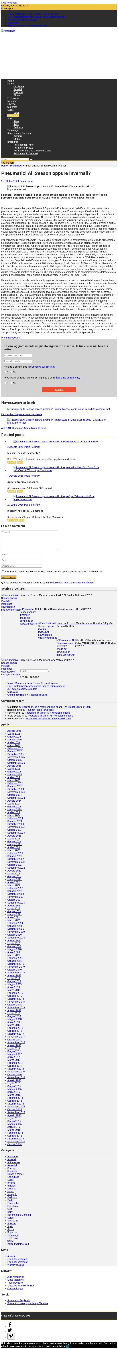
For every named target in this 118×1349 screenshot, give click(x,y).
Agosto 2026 (14, 730)
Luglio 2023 (13, 838)
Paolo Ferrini (26, 181)
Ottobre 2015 (14, 1109)
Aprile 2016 (13, 1092)
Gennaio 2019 (14, 995)
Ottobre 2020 (14, 934)
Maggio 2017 (14, 1054)
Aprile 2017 (13, 1057)
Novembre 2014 (16, 1141)
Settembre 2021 (16, 902)
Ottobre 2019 (14, 969)
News (10, 83)
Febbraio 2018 (15, 1027)
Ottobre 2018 (14, 1004)
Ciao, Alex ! (13, 22)
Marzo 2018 (13, 1025)
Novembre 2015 (16, 1106)
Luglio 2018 (13, 1013)
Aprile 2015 (13, 1126)
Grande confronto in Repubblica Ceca (27, 25)
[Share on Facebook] (9, 1326)
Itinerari (18, 136)
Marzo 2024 (13, 815)
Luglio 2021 (13, 908)
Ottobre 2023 (14, 829)
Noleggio (12, 101)
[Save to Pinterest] (11, 1336)
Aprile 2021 (13, 917)
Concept (11, 1168)
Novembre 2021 (16, 896)
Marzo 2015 (13, 1129)
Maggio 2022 (14, 879)
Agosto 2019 (14, 975)
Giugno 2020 (14, 946)
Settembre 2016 (16, 1077)
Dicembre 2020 (15, 928)
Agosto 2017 (14, 1045)
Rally (16, 124)
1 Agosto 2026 (15, 475)
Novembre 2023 (16, 826)
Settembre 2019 (16, 972)
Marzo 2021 (13, 920)
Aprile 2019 (13, 987)
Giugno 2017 (14, 1051)
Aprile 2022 (13, 882)
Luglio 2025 (13, 768)
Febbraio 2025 (15, 783)
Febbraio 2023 (15, 853)
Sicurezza (12, 1220)
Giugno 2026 (14, 736)
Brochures (12, 141)
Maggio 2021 (14, 914)
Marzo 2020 (13, 955)
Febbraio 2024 (15, 818)
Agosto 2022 (14, 870)
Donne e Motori (15, 1174)
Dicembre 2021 (15, 893)
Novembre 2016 (16, 1071)
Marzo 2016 (13, 1094)
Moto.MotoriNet (15, 1279)
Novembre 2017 (16, 1036)
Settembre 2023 (16, 832)
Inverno (11, 1182)
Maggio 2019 (14, 984)
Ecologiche (13, 98)
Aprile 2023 (13, 847)
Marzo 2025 (13, 780)
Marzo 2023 (13, 850)
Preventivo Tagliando (18, 1300)
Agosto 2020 (14, 940)
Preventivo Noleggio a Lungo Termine (27, 1303)
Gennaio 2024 (14, 821)
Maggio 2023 (14, 844)
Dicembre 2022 (15, 859)
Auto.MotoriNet (15, 1276)
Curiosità (18, 92)
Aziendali (12, 1165)
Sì (8, 372)
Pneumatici (13, 115)
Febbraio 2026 (15, 748)
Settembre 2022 (16, 867)
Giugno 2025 (14, 771)
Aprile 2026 (13, 742)
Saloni (17, 112)
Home (10, 80)
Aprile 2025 (13, 777)
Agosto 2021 (14, 905)
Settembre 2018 (16, 1007)
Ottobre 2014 (14, 1144)
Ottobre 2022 (14, 864)
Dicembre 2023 (15, 824)
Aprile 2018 (13, 1022)
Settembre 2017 (16, 1042)
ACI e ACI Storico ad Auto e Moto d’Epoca (23, 428)
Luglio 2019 (13, 978)
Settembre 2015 (16, 1112)
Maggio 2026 (14, 739)
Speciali (11, 1223)
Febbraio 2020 (15, 958)
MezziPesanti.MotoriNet (20, 1285)
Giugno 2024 (14, 806)
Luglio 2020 (13, 943)
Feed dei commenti (17, 1262)
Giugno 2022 (14, 876)
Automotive (13, 1162)
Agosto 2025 (14, 765)
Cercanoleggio (15, 1288)
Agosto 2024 (14, 800)
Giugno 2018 (14, 1016)
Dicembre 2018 (15, 998)
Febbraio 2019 (15, 993)
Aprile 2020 (13, 952)
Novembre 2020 (16, 931)
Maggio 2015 (14, 1124)
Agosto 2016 (14, 1080)
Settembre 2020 (16, 937)
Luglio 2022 (13, 873)
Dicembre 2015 (15, 1103)
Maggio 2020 (14, 949)
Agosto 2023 (14, 835)
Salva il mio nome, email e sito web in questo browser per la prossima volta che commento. (54, 571)
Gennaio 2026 (14, 751)
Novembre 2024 (16, 792)
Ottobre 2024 (14, 794)
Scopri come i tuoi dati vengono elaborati (72, 582)
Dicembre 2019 (15, 963)
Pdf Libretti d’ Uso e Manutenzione (32, 150)
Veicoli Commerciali (18, 1243)
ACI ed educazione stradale (22, 19)
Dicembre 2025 (15, 754)
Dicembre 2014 (15, 1138)
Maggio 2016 (14, 1089)
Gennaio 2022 (14, 891)
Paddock (18, 127)
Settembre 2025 (16, 762)
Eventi (10, 109)
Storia (17, 95)
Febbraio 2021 (15, 923)
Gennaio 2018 (14, 1030)
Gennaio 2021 (14, 926)
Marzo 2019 (13, 990)
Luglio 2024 (13, 803)
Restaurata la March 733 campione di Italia (47, 712)
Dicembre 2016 (15, 1068)
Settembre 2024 (16, 797)
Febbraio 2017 (15, 1062)
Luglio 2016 (13, 1083)
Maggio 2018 (14, 1019)
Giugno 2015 (14, 1121)
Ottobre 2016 (14, 1074)
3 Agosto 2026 (15, 446)
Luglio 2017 (13, 1048)
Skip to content (9, 2)
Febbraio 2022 (15, 888)
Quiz (9, 1209)
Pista (16, 121)
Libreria (11, 104)
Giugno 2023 (14, 841)
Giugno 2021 (14, 911)
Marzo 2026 (13, 745)
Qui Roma (19, 86)
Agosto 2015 (14, 1115)
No (14, 372)
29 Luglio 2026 (15, 504)
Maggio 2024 (14, 809)
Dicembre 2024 (15, 789)
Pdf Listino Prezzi (23, 147)
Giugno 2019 (14, 981)
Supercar (12, 106)
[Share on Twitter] (9, 1331)
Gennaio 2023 (14, 856)
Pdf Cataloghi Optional (26, 153)
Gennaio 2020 (14, 960)
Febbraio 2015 (15, 1132)
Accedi (11, 1256)
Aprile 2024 (13, 812)
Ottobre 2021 (14, 899)
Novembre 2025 (16, 757)
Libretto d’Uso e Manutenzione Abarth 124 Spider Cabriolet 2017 (56, 706)
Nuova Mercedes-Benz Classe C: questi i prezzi (33, 13)
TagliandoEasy (15, 1282)
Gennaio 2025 (14, 786)
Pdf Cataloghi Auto (24, 144)
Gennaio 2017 (14, 1065)
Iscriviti (59, 389)
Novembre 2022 (16, 861)
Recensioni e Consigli (19, 133)
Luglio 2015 (13, 1118)
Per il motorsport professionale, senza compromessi (36, 16)
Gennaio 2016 (14, 1100)
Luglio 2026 (13, 733)
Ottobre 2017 (14, 1039)
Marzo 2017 (13, 1060)
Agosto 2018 (14, 1010)
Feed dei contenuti (17, 1259)
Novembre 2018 (16, 1001)
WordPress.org (15, 1264)
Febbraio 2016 (15, 1097)
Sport (10, 118)
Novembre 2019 (16, 966)
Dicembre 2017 (15, 1033)
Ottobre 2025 (14, 760)
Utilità (17, 139)
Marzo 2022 (13, 885)
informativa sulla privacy (42, 366)
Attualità (18, 89)
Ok (67, 1346)
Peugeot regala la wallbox (40, 709)
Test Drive (12, 1238)
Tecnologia (13, 130)
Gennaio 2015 (14, 1135)
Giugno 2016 (14, 1086)
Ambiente (12, 520)
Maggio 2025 (14, 774)
